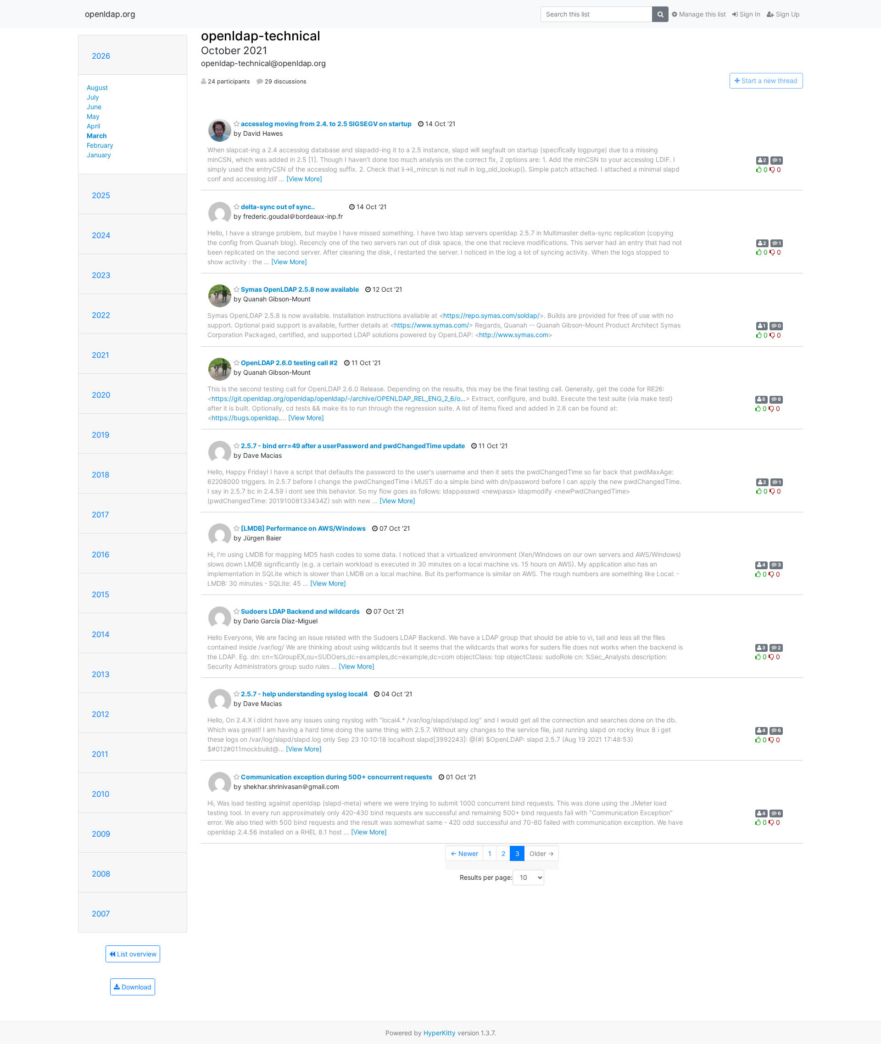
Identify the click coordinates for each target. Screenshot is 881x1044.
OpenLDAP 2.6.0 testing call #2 (289, 363)
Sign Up (787, 14)
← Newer (464, 853)
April (93, 126)
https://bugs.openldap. (246, 418)
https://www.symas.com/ (431, 325)
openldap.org (110, 14)
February (100, 145)
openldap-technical (260, 36)
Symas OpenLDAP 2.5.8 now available (299, 289)
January (99, 155)
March (97, 135)
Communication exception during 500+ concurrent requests (336, 777)
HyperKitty (440, 1033)
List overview (135, 954)
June (94, 107)
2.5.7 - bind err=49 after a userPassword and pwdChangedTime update (352, 446)
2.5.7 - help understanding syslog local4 (304, 694)
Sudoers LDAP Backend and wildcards (300, 611)
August (97, 87)
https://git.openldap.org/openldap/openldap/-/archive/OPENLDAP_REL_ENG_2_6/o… (339, 398)
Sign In (749, 14)
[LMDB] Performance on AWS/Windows (303, 528)
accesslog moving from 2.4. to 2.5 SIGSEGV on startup (326, 124)
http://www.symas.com (513, 335)
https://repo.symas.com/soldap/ (491, 315)
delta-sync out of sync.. (277, 207)
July (93, 97)
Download (135, 987)
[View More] (304, 179)
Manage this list (701, 14)
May (93, 116)
